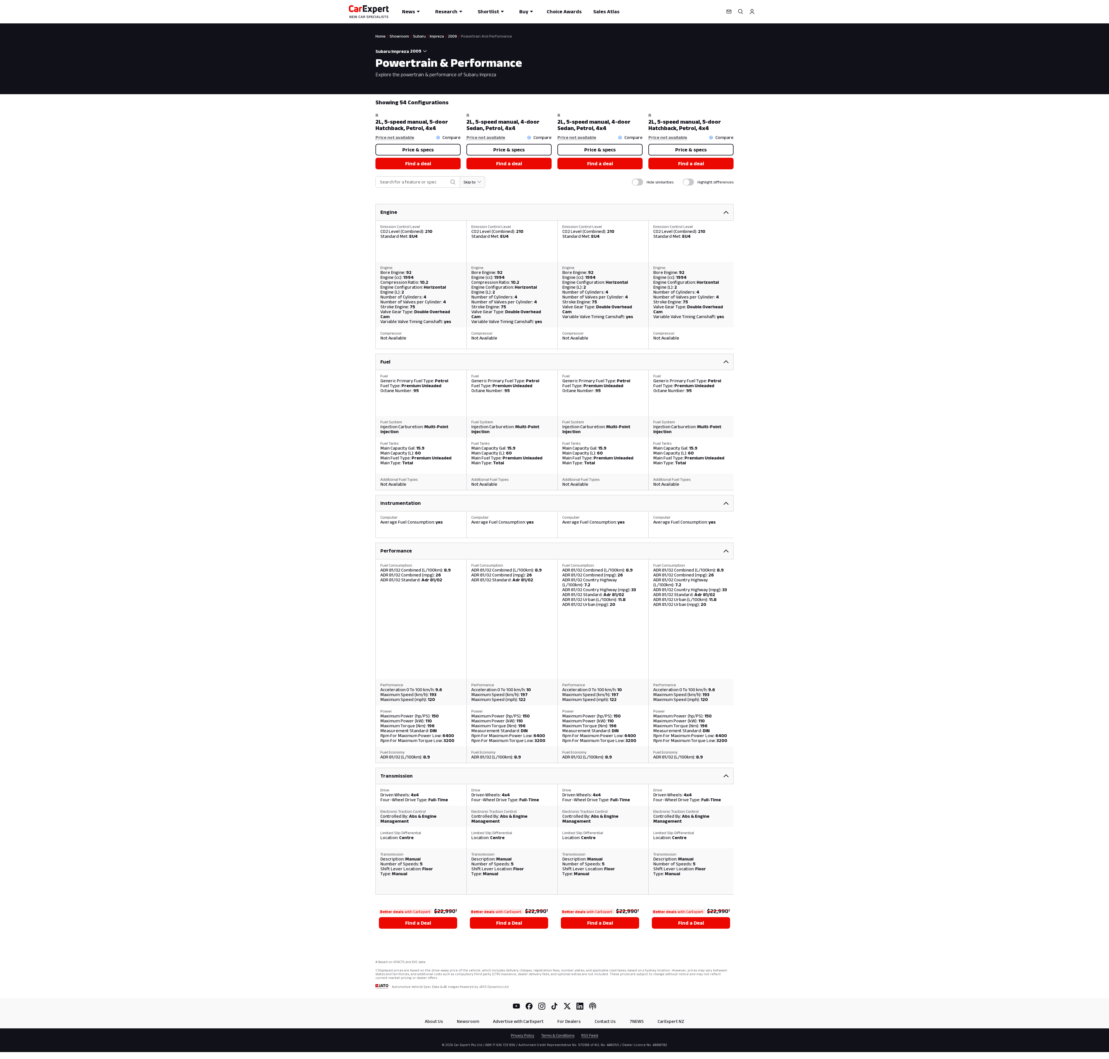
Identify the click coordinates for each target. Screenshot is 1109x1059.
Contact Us (605, 1021)
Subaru (419, 36)
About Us (434, 1021)
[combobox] (419, 51)
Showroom (399, 36)
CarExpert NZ (671, 1021)
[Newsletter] (729, 11)
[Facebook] (529, 1006)
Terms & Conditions (557, 1035)
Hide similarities (660, 182)
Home (380, 36)
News (408, 11)
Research (446, 11)
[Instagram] (541, 1006)
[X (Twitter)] (567, 1006)
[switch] (637, 182)
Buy (523, 11)
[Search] (740, 11)
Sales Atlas (606, 11)
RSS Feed (589, 1035)
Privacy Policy (522, 1035)
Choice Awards (564, 11)
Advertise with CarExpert (518, 1021)
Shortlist (488, 11)
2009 (452, 36)
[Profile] (752, 11)
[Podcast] (592, 1006)
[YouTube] (516, 1006)
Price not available (394, 137)
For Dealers (569, 1021)
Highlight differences (715, 182)
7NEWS (637, 1021)
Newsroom (468, 1021)
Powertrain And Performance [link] (486, 36)
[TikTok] (554, 1006)
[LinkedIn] (579, 1006)
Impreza (437, 36)
